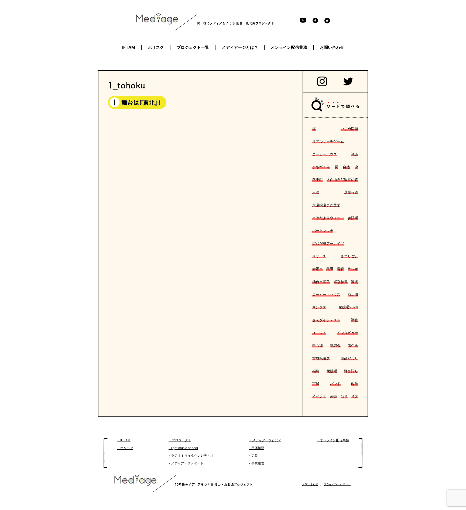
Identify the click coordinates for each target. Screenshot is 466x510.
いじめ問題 (349, 128)
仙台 (344, 396)
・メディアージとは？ (265, 440)
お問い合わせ (310, 484)
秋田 (329, 269)
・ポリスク (125, 448)
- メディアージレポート (186, 463)
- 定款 (253, 455)
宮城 (315, 383)
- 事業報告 (256, 463)
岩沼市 (317, 269)
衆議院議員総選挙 (326, 205)
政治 (354, 383)
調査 (354, 320)
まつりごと (349, 256)
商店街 (353, 294)
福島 (315, 371)
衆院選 (332, 371)
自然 (346, 167)
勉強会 (335, 345)
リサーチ (319, 256)
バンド (335, 383)
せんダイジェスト (326, 320)
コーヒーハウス (324, 154)
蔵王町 (317, 179)
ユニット (319, 332)
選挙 (333, 396)
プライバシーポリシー (337, 484)
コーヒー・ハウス (326, 294)
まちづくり (321, 167)
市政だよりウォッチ (328, 218)
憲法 (315, 192)
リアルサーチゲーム (328, 141)
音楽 (354, 396)
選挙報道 (351, 192)
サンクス (319, 307)
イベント (319, 396)
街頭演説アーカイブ (328, 243)
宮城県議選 (321, 358)
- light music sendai (183, 448)
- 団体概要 (256, 448)
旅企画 (353, 345)
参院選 (353, 218)
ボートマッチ (322, 230)
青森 (340, 269)
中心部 (317, 345)
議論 (354, 154)
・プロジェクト (180, 440)
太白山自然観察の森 (342, 179)
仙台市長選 (321, 282)
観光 (354, 282)
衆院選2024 (348, 307)
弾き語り (351, 371)
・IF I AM (124, 440)
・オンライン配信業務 (333, 440)
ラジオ (353, 269)
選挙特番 (341, 282)
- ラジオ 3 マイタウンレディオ (191, 455)
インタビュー (347, 332)
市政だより (349, 358)
